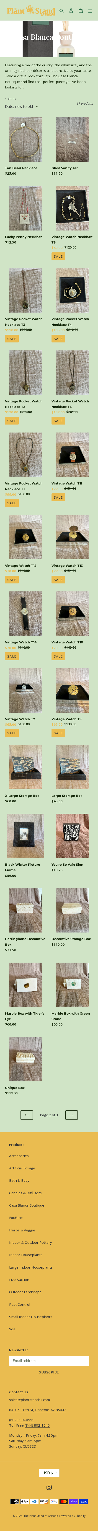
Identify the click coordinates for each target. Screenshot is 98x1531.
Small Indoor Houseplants (30, 1316)
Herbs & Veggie (22, 1230)
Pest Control (19, 1304)
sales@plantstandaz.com (29, 1399)
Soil (12, 1329)
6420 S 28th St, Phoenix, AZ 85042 (37, 1409)
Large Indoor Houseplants (31, 1267)
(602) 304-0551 (21, 1419)
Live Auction (19, 1279)
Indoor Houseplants (25, 1254)
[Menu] (90, 10)
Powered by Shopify (72, 1516)
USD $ (47, 1472)
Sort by (10, 99)
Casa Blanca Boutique (26, 1205)
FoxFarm (16, 1217)
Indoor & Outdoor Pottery (30, 1242)
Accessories (19, 1155)
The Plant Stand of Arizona (41, 1516)
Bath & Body (19, 1180)
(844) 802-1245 (37, 1425)
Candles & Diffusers (25, 1193)
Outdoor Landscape (25, 1292)
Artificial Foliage (22, 1168)
